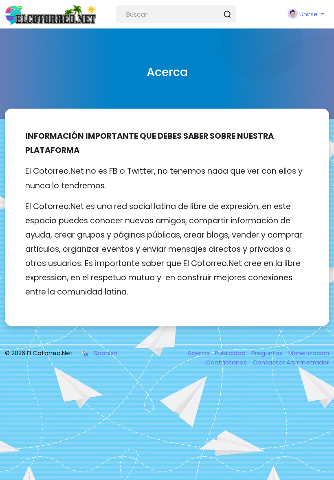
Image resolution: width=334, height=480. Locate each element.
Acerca (199, 353)
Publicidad (231, 353)
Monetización (308, 353)
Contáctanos (227, 362)
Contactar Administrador (291, 362)
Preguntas (267, 353)
